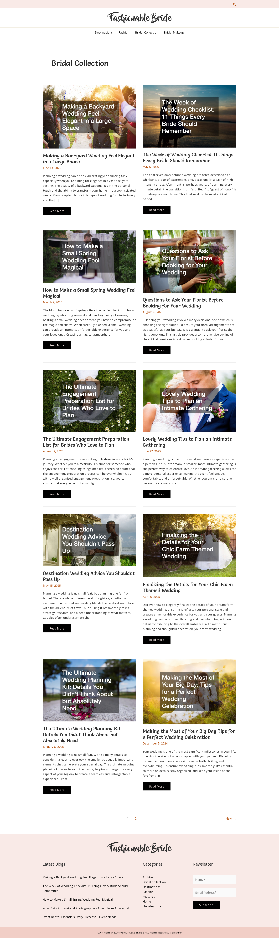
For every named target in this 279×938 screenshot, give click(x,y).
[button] (234, 4)
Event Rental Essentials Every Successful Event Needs (79, 917)
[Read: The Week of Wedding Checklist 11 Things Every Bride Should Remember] (189, 116)
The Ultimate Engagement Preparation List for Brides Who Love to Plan (86, 442)
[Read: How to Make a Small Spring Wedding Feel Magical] (89, 256)
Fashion (148, 892)
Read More (56, 212)
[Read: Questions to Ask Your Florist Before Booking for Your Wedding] (189, 261)
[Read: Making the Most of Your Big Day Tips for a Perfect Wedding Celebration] (189, 691)
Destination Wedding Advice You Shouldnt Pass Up (89, 576)
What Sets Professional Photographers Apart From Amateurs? (86, 908)
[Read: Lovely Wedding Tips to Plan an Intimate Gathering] (189, 400)
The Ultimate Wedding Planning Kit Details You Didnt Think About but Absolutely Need (82, 735)
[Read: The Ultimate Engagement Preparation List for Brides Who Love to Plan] (89, 400)
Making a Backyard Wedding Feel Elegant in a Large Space (89, 159)
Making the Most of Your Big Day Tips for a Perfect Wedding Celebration (189, 734)
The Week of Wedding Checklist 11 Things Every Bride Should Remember (188, 158)
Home (147, 901)
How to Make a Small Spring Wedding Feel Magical (89, 293)
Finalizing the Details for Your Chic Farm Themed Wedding (188, 587)
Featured (149, 896)
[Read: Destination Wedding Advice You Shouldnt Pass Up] (89, 539)
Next (231, 818)
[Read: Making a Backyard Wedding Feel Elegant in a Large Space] (89, 117)
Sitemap (177, 932)
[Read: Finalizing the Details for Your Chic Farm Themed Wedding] (189, 545)
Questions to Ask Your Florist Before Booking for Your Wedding (183, 303)
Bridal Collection (154, 882)
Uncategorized (153, 906)
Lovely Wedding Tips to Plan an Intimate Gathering (187, 442)
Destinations (151, 887)
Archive (148, 877)
